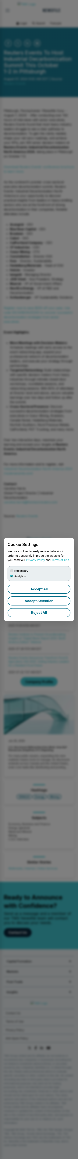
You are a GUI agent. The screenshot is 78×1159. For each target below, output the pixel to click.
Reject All (39, 613)
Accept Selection (39, 601)
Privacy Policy (35, 560)
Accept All (39, 589)
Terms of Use (60, 560)
